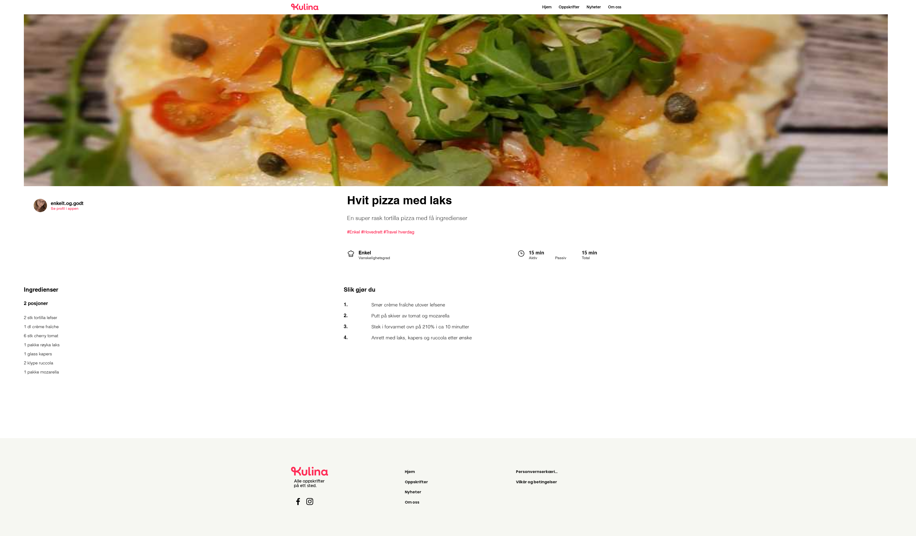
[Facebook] (298, 501)
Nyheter (413, 492)
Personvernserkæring (538, 471)
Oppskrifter (416, 482)
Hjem (410, 471)
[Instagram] (309, 501)
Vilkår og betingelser (536, 482)
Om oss (412, 502)
